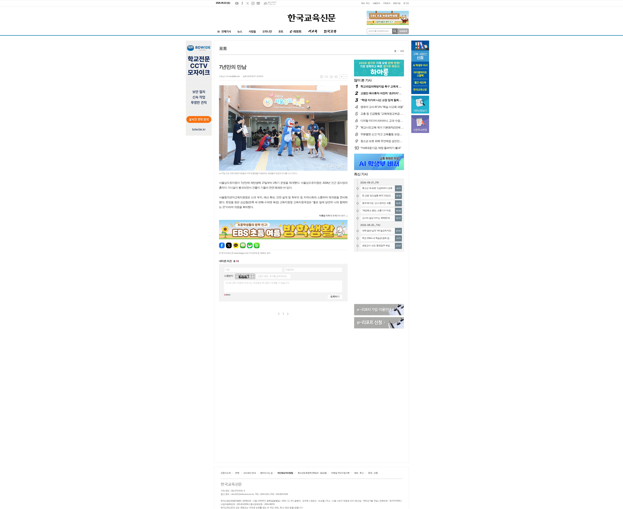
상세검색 (403, 31)
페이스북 (242, 3)
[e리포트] (296, 31)
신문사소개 (226, 473)
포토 (402, 51)
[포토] (281, 31)
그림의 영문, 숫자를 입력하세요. (272, 276)
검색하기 (394, 31)
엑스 (247, 3)
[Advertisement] (235, 16)
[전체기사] (224, 31)
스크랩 (336, 76)
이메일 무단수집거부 (340, 473)
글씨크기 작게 (345, 77)
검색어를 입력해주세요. (378, 31)
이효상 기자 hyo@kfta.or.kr (229, 76)
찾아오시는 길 (266, 473)
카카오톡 (236, 245)
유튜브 (236, 3)
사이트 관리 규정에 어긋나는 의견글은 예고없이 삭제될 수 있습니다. (257, 283)
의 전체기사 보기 (332, 215)
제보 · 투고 (365, 3)
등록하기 (334, 296)
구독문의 (386, 3)
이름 (227, 269)
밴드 (257, 245)
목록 (321, 76)
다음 (288, 314)
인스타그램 (252, 3)
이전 (279, 314)
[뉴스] (239, 31)
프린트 (331, 76)
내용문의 (376, 3)
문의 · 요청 (373, 473)
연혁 (237, 473)
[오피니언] (267, 31)
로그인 (406, 3)
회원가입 (396, 3)
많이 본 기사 (363, 80)
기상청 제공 (271, 4)
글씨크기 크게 (342, 77)
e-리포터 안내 (250, 473)
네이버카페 (250, 245)
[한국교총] (330, 31)
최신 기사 (361, 174)
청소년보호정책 (312, 473)
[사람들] (252, 31)
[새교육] (313, 31)
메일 (326, 76)
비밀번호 (289, 269)
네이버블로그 (258, 3)
